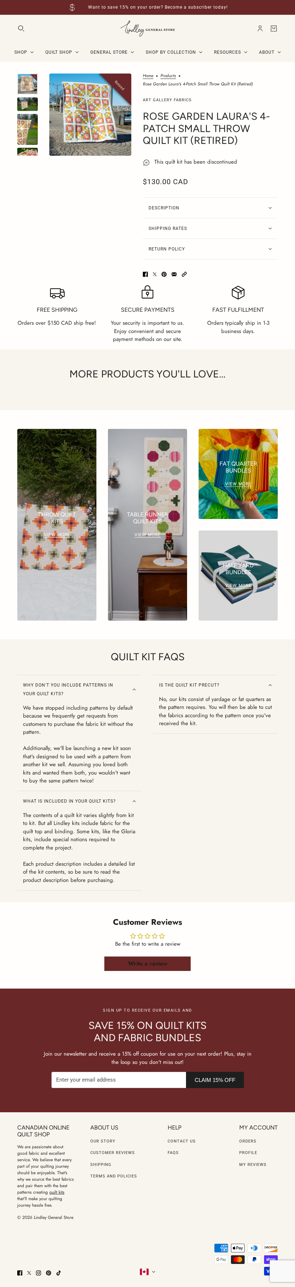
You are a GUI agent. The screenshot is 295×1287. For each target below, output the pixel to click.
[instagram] (38, 1273)
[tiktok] (59, 1273)
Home (148, 76)
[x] (29, 1273)
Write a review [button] (147, 963)
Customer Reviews (112, 1152)
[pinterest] (49, 1273)
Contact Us (182, 1141)
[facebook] (20, 1273)
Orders (248, 1141)
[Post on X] (154, 274)
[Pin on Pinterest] (164, 274)
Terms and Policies (113, 1176)
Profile (248, 1152)
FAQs (173, 1152)
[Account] (260, 28)
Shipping (101, 1164)
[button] (184, 274)
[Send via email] (174, 274)
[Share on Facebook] (145, 274)
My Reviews (253, 1164)
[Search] (21, 28)
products (168, 76)
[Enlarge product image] (90, 115)
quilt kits (56, 1192)
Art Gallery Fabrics (167, 100)
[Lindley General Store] (148, 29)
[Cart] (274, 28)
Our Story (102, 1141)
